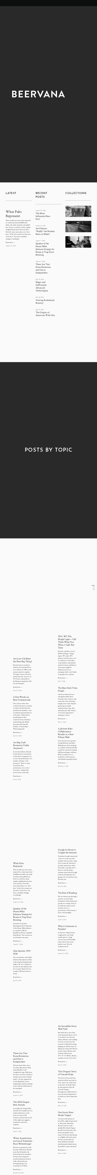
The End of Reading (67, 892)
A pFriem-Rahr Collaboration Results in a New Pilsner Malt (66, 733)
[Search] (7, 3)
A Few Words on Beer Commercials (21, 698)
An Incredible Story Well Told (67, 1028)
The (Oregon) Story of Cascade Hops (67, 1073)
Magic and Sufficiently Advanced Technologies (42, 286)
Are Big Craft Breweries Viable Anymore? (21, 745)
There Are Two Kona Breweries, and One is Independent (43, 268)
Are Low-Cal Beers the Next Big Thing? (22, 660)
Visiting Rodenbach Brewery (45, 302)
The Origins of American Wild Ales (45, 314)
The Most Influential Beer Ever (43, 216)
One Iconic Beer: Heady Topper (66, 1114)
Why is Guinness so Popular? (67, 928)
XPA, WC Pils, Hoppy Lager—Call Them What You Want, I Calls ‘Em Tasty (67, 642)
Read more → (10, 242)
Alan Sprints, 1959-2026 (22, 952)
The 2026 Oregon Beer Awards (21, 1103)
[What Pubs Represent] (19, 207)
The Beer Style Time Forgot (67, 689)
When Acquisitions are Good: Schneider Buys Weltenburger (22, 1141)
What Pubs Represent (14, 213)
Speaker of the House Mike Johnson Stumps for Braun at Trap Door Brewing (45, 249)
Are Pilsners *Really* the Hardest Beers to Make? (45, 231)
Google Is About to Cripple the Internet (67, 851)
